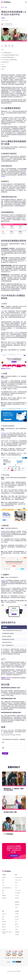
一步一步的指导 (16, 328)
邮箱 (3, 747)
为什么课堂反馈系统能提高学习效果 (10, 55)
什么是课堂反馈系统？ (7, 52)
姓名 (3, 742)
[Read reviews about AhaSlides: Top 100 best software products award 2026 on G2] (14, 953)
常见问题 (4, 66)
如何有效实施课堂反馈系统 (8, 57)
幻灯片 (2, 311)
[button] (25, 2)
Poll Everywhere (5, 433)
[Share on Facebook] (12, 46)
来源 (3, 69)
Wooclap (3, 482)
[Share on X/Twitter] (9, 46)
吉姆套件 (3, 580)
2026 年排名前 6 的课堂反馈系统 (9, 59)
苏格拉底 (3, 531)
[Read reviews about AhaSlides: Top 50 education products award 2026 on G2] (20, 953)
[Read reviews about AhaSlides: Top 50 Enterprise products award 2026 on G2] (8, 953)
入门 (3, 64)
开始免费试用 (14, 855)
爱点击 (2, 381)
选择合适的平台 (5, 62)
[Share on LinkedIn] (6, 46)
